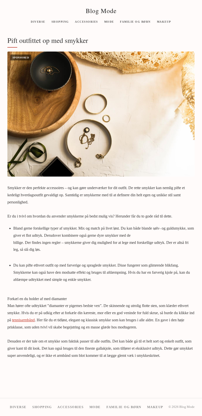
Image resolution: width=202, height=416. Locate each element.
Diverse (38, 21)
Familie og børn (135, 21)
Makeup (164, 21)
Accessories (86, 21)
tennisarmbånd (23, 320)
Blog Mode (101, 10)
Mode (109, 21)
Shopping (60, 21)
